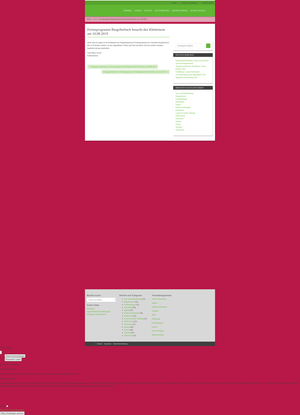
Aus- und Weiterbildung (184, 93)
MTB (154, 315)
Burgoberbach (181, 96)
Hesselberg (180, 102)
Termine (127, 11)
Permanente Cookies (13, 359)
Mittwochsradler (158, 335)
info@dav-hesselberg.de (189, 3)
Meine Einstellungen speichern (12, 413)
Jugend (95, 19)
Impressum (107, 344)
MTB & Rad (180, 116)
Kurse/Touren (198, 11)
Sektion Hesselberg (159, 299)
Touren (178, 124)
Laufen (154, 327)
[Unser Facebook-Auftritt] (89, 344)
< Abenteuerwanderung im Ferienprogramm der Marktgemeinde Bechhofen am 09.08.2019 (122, 67)
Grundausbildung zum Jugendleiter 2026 (191, 75)
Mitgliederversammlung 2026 (186, 77)
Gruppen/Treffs (180, 11)
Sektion (178, 121)
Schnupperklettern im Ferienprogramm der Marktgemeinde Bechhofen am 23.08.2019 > (135, 72)
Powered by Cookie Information (12, 410)
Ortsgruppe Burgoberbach (96, 314)
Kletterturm (162, 11)
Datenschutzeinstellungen (15, 356)
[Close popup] (1, 352)
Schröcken (179, 119)
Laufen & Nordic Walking (185, 113)
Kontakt (174, 3)
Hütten (148, 11)
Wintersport (180, 130)
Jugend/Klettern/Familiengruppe (99, 311)
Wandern (179, 127)
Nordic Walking (158, 331)
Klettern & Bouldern (183, 107)
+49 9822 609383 (207, 3)
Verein (138, 11)
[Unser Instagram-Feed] (93, 344)
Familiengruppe (181, 99)
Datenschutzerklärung (120, 344)
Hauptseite (91, 309)
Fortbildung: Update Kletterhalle (188, 72)
